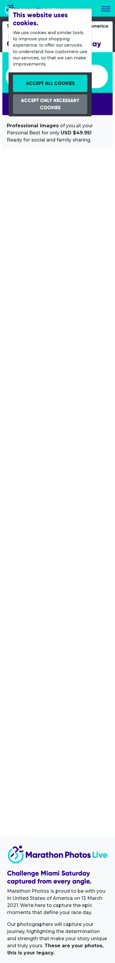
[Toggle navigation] (105, 8)
